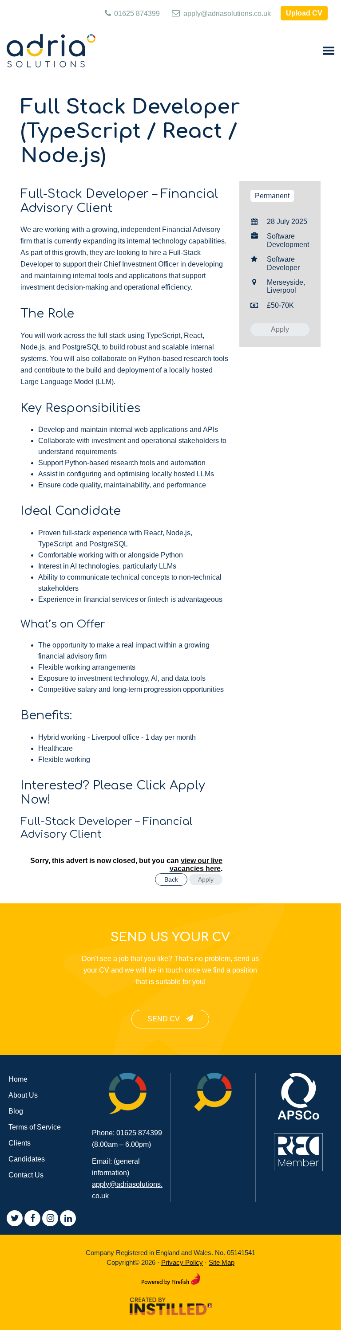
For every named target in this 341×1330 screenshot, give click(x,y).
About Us (23, 1095)
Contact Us (26, 1175)
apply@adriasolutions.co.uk (226, 13)
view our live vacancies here (196, 864)
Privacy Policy (182, 1262)
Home (18, 1079)
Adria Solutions (51, 51)
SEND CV (164, 1019)
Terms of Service (34, 1127)
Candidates (26, 1159)
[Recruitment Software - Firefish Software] (170, 1277)
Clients (19, 1143)
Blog (15, 1111)
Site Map (221, 1262)
